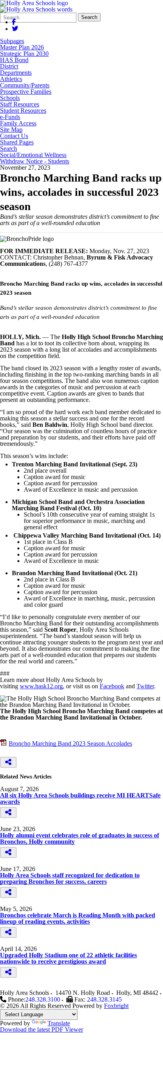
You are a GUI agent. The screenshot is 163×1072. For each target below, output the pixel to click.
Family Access (18, 123)
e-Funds (10, 117)
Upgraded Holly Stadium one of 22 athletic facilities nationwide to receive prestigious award (68, 958)
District (9, 66)
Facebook (112, 686)
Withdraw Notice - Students (34, 161)
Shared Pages (17, 142)
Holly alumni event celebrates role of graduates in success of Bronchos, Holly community (79, 838)
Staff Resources (19, 104)
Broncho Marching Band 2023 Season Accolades (70, 743)
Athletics (11, 79)
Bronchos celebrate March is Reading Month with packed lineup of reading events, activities (77, 918)
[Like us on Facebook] (14, 22)
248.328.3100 (42, 999)
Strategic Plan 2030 (24, 54)
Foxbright (116, 1005)
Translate (58, 1023)
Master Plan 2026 (22, 47)
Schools (10, 98)
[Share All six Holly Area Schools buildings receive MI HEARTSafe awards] (8, 812)
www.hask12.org (41, 686)
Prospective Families (25, 92)
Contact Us (14, 136)
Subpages (12, 41)
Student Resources (23, 111)
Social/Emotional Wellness (33, 155)
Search (89, 17)
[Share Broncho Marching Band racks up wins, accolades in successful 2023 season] (8, 762)
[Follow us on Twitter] (15, 28)
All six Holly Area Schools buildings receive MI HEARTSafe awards (80, 798)
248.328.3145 (104, 999)
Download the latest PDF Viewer (41, 1029)
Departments (16, 73)
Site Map (11, 130)
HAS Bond (14, 60)
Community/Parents (24, 85)
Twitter (145, 686)
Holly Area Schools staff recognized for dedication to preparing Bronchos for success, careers (70, 878)
